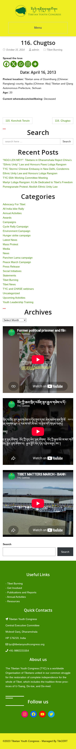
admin (35, 49)
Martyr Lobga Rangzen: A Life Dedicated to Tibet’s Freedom (38, 182)
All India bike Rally (13, 208)
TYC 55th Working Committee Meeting (25, 177)
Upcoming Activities (14, 297)
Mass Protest (10, 244)
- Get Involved (14, 587)
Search (67, 141)
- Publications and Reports (21, 592)
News (6, 253)
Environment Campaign (16, 230)
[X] (13, 64)
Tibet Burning (54, 49)
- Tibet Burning (14, 583)
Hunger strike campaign (17, 235)
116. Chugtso (62, 120)
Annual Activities (12, 213)
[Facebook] (6, 64)
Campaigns (9, 222)
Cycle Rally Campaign (15, 226)
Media (6, 248)
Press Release (11, 266)
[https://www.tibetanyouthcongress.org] (38, 10)
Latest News (10, 239)
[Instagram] (28, 64)
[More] (35, 64)
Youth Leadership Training (18, 302)
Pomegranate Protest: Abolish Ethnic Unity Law (30, 186)
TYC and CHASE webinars (18, 288)
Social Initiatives (12, 270)
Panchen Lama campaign (18, 257)
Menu (38, 27)
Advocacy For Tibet (14, 204)
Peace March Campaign (17, 262)
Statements (9, 275)
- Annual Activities (16, 596)
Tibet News (9, 284)
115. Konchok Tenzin (18, 120)
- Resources (13, 601)
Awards (7, 217)
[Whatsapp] (21, 64)
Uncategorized (11, 293)
